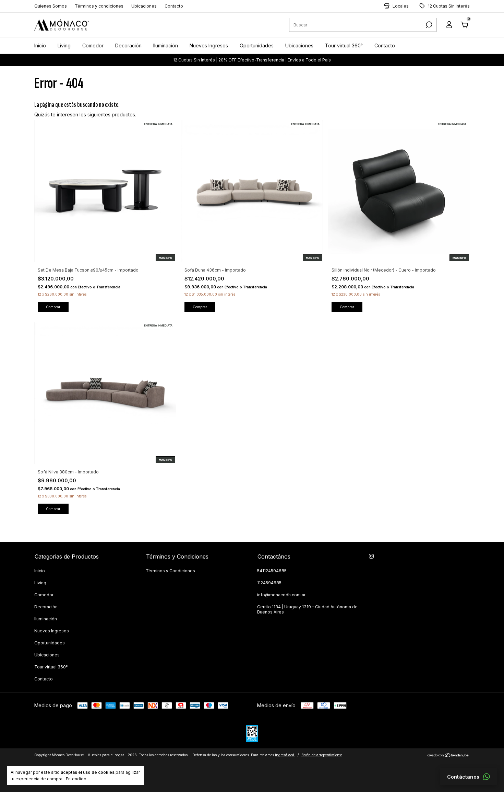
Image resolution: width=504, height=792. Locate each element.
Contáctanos (463, 777)
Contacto (174, 6)
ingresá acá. (285, 755)
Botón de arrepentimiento (321, 755)
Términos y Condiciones (170, 570)
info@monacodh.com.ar (281, 594)
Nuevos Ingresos (209, 45)
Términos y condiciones (99, 6)
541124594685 (272, 570)
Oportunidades (257, 45)
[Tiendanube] (448, 756)
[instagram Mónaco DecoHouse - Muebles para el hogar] (371, 556)
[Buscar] (428, 25)
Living (64, 45)
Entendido (76, 778)
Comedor (93, 45)
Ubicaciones (144, 6)
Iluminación (165, 45)
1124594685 (269, 582)
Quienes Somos (50, 6)
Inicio (40, 45)
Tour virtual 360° (344, 45)
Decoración (128, 45)
